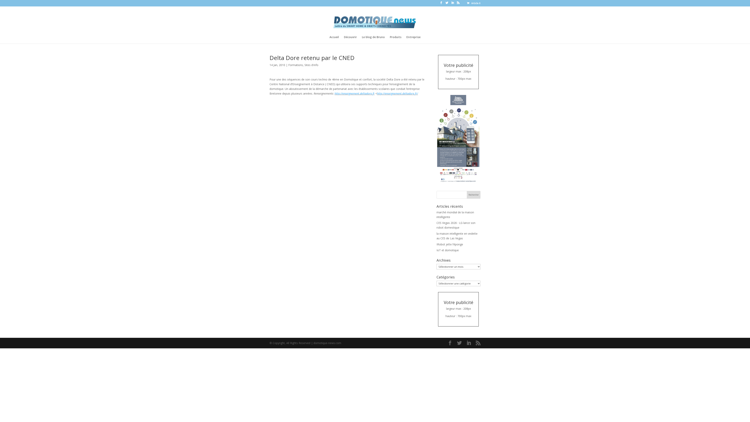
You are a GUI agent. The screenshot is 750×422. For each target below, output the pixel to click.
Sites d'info (311, 65)
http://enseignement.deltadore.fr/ (397, 93)
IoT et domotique (448, 250)
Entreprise (413, 37)
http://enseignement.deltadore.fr (355, 93)
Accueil (334, 37)
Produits (395, 37)
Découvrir (350, 37)
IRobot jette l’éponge (450, 244)
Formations (295, 65)
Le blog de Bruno (373, 37)
